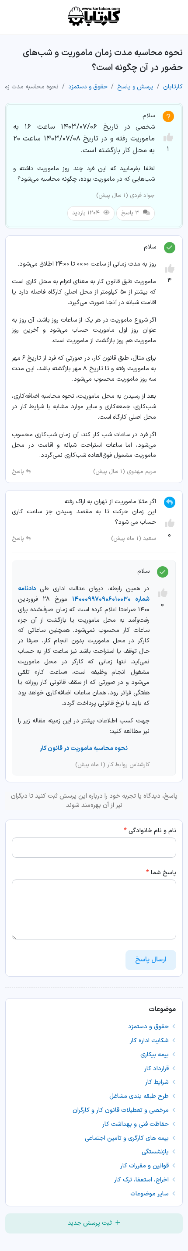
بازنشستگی (156, 1151)
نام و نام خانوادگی (150, 830)
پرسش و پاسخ (135, 86)
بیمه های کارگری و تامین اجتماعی (128, 1138)
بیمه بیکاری (155, 1054)
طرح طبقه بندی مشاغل (140, 1096)
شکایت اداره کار (150, 1040)
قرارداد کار (157, 1068)
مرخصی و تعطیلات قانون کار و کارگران (122, 1110)
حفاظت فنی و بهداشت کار (136, 1124)
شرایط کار (158, 1082)
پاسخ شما (161, 872)
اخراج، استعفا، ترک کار (142, 1179)
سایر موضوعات (150, 1193)
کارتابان (173, 86)
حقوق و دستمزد (88, 86)
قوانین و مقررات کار (145, 1165)
